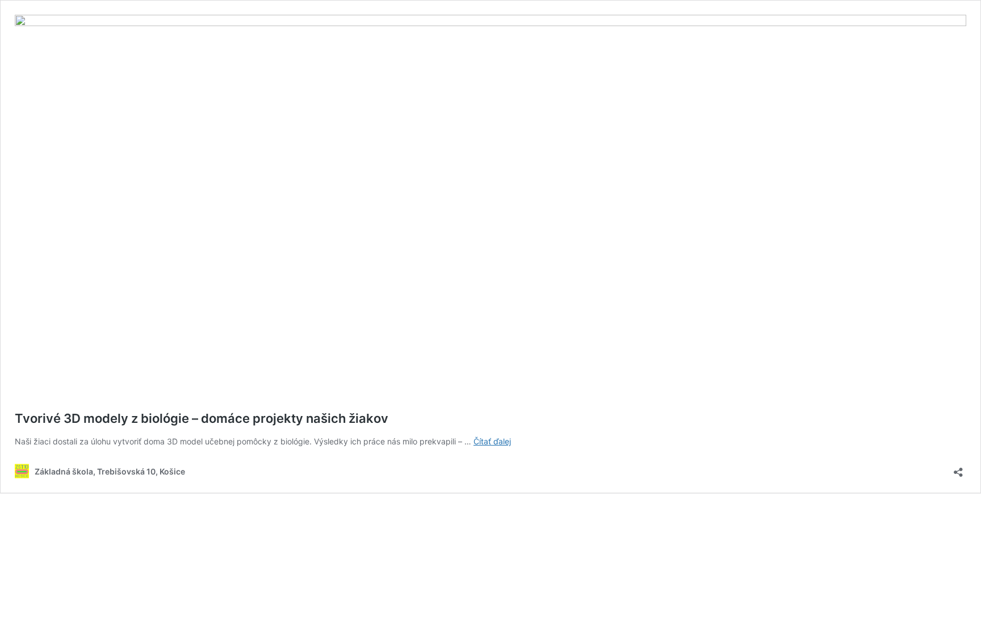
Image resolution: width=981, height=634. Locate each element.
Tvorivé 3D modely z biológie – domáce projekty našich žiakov (201, 418)
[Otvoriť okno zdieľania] (958, 468)
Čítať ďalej (492, 441)
